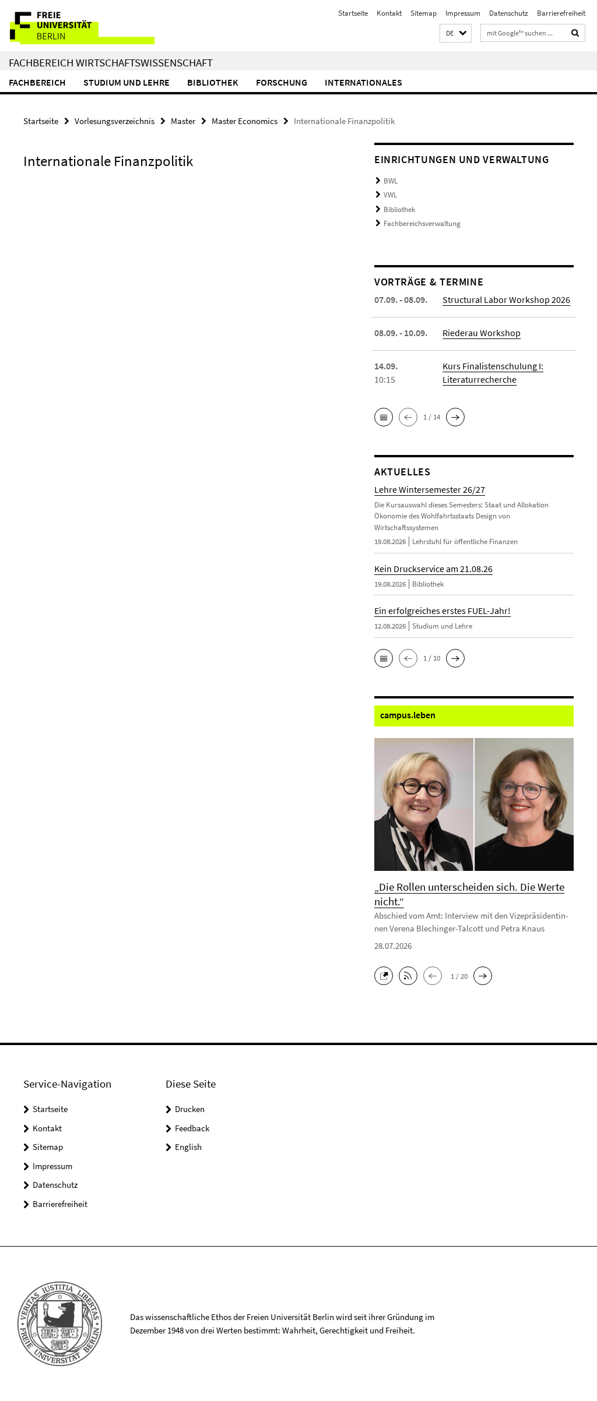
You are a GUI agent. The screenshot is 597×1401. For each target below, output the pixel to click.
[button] (456, 33)
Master (183, 120)
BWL (391, 181)
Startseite (353, 13)
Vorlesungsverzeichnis (114, 120)
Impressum (462, 13)
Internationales (363, 82)
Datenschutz (508, 13)
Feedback (192, 1128)
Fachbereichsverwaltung (422, 223)
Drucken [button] (190, 1108)
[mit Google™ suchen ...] (575, 33)
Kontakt (389, 13)
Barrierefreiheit (561, 13)
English (188, 1146)
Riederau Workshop (482, 332)
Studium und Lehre (126, 82)
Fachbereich (37, 82)
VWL (390, 195)
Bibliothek (212, 82)
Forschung (281, 82)
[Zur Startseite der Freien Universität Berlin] (77, 25)
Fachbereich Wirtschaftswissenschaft (111, 62)
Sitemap (423, 13)
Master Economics (245, 120)
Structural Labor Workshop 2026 (506, 299)
